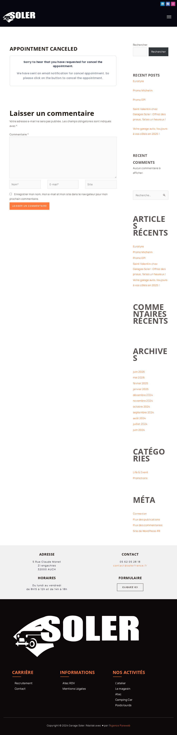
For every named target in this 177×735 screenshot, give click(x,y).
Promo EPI (139, 100)
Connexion (140, 513)
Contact (20, 689)
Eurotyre (138, 81)
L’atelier (120, 683)
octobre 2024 (141, 406)
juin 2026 (139, 372)
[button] (169, 17)
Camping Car (123, 700)
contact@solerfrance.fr (130, 565)
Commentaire (19, 134)
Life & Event (140, 472)
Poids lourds (123, 705)
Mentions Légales (74, 689)
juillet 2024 (140, 424)
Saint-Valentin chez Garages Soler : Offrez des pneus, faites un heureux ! (149, 114)
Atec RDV (69, 683)
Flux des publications (146, 519)
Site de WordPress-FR (146, 531)
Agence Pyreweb (120, 725)
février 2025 (140, 383)
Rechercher (140, 45)
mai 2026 (139, 377)
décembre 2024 (143, 395)
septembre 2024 (143, 412)
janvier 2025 (141, 389)
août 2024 (139, 418)
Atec (118, 694)
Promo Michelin (143, 90)
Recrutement (23, 683)
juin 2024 (139, 430)
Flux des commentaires (147, 525)
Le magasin (122, 689)
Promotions (140, 478)
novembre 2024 (143, 400)
